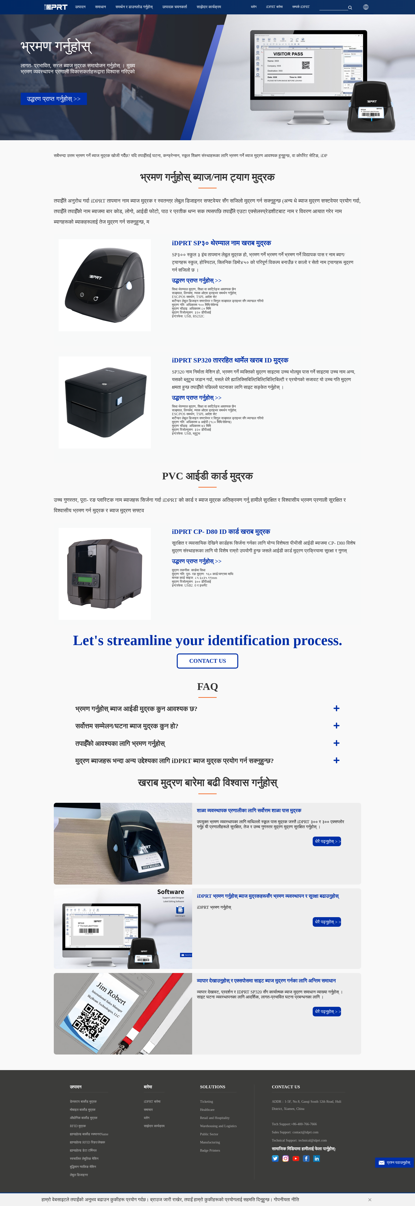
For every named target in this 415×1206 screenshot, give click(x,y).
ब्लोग (146, 1118)
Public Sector (209, 1134)
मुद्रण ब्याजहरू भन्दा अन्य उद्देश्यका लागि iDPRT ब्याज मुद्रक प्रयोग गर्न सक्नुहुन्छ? (174, 760)
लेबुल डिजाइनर (79, 1175)
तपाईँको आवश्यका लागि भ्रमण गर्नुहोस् (120, 743)
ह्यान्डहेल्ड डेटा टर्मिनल (83, 1150)
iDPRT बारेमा (152, 1101)
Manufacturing (210, 1142)
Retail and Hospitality (215, 1118)
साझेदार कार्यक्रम (154, 1126)
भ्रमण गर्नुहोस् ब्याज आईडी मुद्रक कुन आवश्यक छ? (136, 708)
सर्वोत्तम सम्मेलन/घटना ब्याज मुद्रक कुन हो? (126, 726)
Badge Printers (210, 1150)
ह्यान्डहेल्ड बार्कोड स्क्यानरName (89, 1134)
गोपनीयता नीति (286, 1199)
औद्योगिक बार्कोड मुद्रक (83, 1118)
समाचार (148, 1110)
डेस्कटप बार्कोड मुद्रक (83, 1101)
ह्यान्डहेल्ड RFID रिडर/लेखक (87, 1142)
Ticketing (206, 1101)
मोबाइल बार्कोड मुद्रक (82, 1110)
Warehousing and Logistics (218, 1126)
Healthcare (207, 1110)
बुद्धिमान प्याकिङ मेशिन (83, 1167)
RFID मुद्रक (78, 1126)
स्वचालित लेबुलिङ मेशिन (84, 1158)
